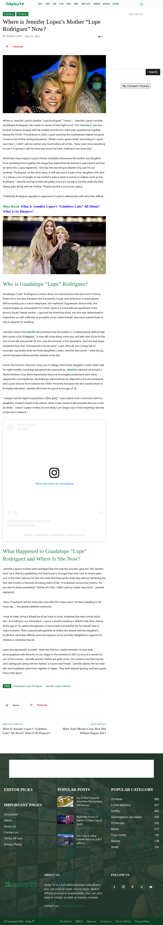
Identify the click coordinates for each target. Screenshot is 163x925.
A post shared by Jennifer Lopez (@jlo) (54, 535)
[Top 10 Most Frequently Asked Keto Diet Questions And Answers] (65, 801)
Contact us (11, 832)
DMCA (8, 820)
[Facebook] (114, 887)
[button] (141, 4)
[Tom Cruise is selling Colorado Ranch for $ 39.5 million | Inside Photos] (65, 839)
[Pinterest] (132, 887)
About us (10, 826)
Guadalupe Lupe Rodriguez (28, 686)
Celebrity (9, 14)
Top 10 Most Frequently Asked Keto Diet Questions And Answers (89, 801)
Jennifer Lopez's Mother (58, 686)
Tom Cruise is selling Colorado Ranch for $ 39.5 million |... (89, 839)
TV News (22, 14)
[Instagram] (123, 887)
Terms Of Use (13, 838)
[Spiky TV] (15, 4)
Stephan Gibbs (14, 36)
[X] (142, 887)
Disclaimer (11, 814)
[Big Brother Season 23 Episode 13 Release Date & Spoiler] (65, 819)
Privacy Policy (13, 844)
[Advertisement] (136, 36)
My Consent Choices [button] (135, 86)
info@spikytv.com (71, 906)
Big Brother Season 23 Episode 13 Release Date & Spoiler (89, 820)
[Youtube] (151, 887)
